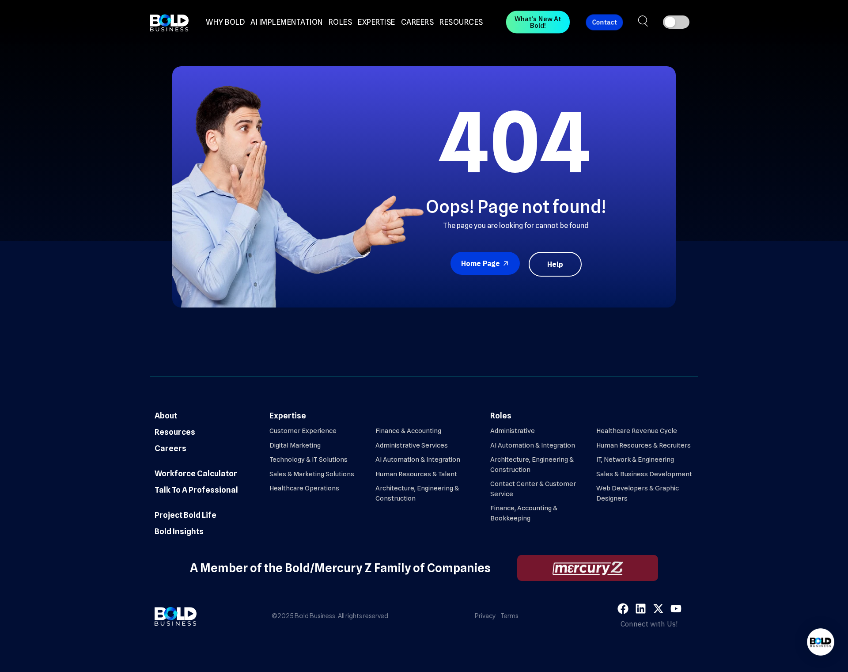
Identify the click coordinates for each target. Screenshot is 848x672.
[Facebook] (622, 608)
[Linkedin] (640, 608)
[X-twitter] (658, 608)
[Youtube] (675, 608)
